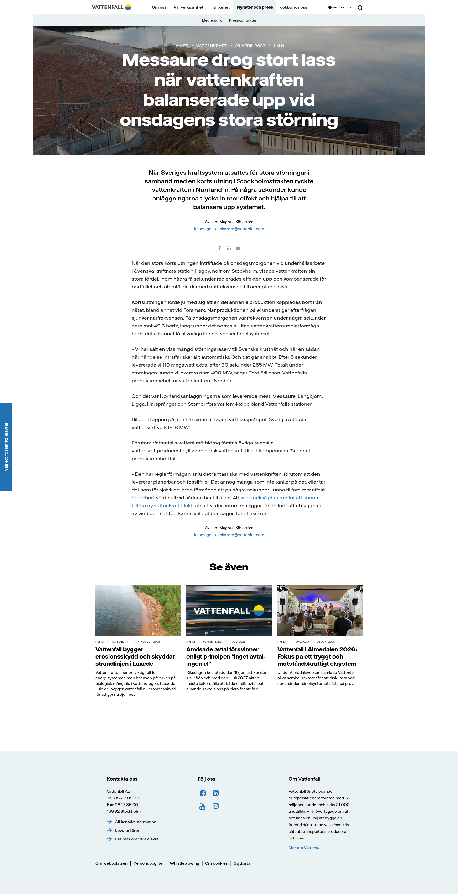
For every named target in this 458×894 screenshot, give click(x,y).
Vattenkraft (211, 45)
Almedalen (302, 641)
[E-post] (238, 248)
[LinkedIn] (229, 248)
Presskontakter (242, 20)
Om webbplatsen (111, 863)
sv (342, 7)
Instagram (216, 806)
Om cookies (216, 863)
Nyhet (181, 45)
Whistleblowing (184, 863)
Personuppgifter (149, 863)
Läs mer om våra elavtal (137, 839)
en (335, 7)
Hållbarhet (220, 7)
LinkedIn (216, 793)
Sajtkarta (242, 863)
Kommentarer (213, 641)
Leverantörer (127, 830)
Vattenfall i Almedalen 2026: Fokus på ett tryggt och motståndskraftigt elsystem (317, 656)
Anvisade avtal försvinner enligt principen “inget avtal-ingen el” (225, 656)
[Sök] (360, 7)
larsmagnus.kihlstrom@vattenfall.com (229, 228)
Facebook (203, 793)
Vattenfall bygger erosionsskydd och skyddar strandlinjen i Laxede (135, 656)
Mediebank (212, 20)
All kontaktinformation (135, 821)
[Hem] (111, 7)
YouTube (203, 806)
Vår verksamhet (188, 7)
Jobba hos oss (293, 7)
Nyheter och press (255, 7)
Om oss (159, 7)
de (349, 7)
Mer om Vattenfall (305, 847)
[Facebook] (219, 248)
